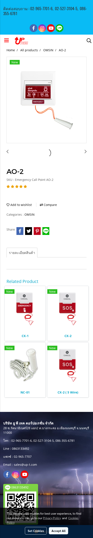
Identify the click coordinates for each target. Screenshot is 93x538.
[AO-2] (46, 100)
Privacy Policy (52, 518)
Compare (50, 205)
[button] (87, 40)
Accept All (58, 531)
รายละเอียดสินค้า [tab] (22, 252)
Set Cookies (36, 531)
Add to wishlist (21, 205)
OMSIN (29, 214)
